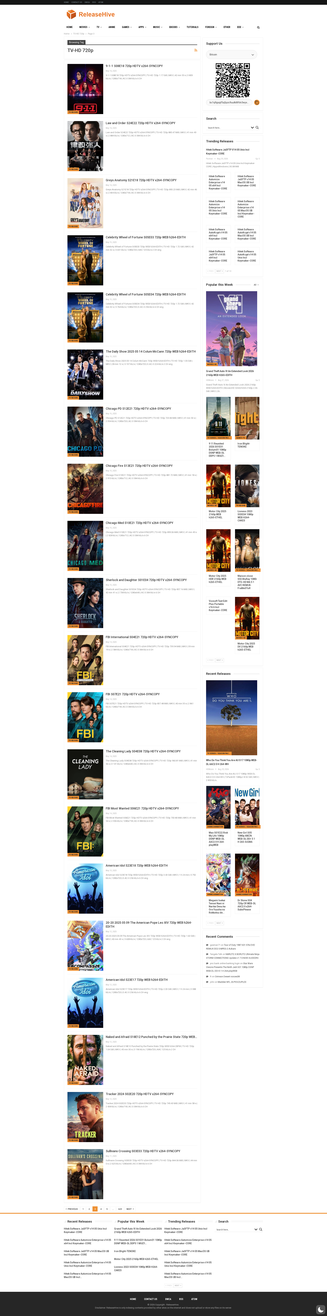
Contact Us (76, 2)
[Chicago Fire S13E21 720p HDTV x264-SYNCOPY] (85, 489)
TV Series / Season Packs (219, 438)
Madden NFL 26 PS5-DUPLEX (232, 982)
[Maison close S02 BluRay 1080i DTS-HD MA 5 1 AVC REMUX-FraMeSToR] (247, 550)
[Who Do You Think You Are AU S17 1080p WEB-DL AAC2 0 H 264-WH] (231, 717)
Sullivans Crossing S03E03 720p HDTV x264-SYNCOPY (143, 1151)
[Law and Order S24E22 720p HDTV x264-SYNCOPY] (85, 146)
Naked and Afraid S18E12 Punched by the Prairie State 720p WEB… (151, 1037)
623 (120, 1209)
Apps (141, 27)
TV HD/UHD (73, 112)
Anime (111, 27)
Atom (100, 2)
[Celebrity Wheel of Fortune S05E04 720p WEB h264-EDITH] (85, 317)
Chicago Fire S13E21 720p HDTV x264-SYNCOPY (139, 465)
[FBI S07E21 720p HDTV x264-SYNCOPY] (85, 717)
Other (226, 27)
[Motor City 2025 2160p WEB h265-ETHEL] (218, 486)
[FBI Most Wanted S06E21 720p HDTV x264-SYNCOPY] (85, 831)
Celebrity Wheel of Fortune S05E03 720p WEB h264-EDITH (146, 237)
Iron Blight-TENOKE (125, 1251)
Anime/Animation (215, 827)
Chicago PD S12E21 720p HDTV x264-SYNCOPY (138, 408)
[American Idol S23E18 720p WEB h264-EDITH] (85, 889)
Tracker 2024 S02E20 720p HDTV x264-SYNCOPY (140, 1094)
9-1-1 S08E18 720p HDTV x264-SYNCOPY (134, 66)
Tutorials (192, 27)
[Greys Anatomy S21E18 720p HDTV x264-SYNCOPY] (85, 203)
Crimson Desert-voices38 (227, 976)
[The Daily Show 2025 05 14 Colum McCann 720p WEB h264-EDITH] (85, 375)
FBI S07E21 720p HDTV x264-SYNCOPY (133, 694)
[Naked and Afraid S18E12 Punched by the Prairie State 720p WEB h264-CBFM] (85, 1060)
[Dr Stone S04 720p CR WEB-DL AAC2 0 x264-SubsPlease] (247, 875)
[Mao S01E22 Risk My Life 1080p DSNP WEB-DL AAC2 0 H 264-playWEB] (218, 807)
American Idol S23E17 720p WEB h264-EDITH (137, 980)
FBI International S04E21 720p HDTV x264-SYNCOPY (142, 637)
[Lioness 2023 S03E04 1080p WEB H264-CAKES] (247, 486)
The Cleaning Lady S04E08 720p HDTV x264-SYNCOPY (143, 751)
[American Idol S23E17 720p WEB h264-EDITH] (85, 1003)
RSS (94, 2)
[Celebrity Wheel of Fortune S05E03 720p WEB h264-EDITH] (85, 260)
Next (129, 1209)
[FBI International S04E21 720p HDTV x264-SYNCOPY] (85, 660)
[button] (320, 1309)
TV (98, 27)
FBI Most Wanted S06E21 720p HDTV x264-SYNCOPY (142, 808)
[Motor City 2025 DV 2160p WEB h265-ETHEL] (247, 618)
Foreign (209, 27)
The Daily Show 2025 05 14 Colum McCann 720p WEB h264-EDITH (151, 351)
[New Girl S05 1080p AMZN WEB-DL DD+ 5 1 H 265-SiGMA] (247, 807)
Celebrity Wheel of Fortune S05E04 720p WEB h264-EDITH (146, 294)
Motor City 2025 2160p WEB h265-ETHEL (136, 1259)
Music (156, 27)
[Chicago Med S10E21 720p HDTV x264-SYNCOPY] (85, 546)
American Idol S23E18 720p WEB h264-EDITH (137, 865)
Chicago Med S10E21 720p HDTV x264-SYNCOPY (139, 523)
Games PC (240, 438)
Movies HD (212, 364)
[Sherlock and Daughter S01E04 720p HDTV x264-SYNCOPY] (85, 603)
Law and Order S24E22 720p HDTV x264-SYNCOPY (140, 123)
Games (125, 27)
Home (66, 2)
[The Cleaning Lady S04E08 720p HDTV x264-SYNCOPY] (85, 774)
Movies (83, 27)
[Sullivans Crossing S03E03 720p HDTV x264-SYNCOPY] (85, 1174)
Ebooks (173, 27)
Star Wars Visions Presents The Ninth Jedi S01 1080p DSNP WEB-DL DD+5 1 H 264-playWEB (230, 967)
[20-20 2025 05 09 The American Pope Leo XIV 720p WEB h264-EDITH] (85, 946)
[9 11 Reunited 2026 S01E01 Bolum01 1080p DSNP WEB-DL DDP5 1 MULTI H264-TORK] (218, 418)
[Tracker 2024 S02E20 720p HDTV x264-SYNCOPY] (85, 1117)
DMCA (87, 2)
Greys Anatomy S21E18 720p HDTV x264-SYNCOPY (141, 180)
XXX (239, 27)
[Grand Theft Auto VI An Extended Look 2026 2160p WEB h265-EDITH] (231, 328)
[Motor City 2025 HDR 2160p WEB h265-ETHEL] (218, 550)
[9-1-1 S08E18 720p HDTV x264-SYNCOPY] (85, 89)
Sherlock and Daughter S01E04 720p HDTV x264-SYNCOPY (146, 580)
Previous (72, 1209)
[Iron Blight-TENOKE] (247, 418)
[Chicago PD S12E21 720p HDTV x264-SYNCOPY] (85, 432)
